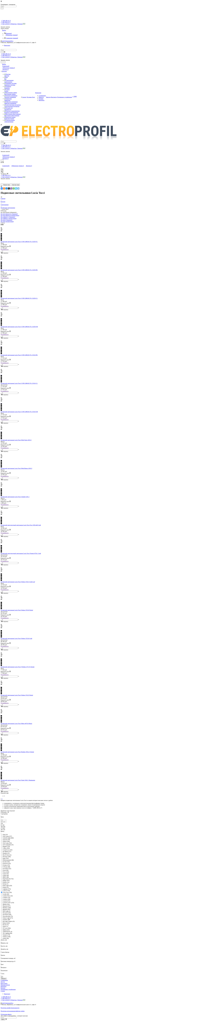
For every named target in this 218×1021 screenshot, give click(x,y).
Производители (5, 985)
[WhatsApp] (14, 188)
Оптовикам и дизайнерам (8, 989)
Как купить (4, 983)
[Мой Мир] (6, 188)
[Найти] (2, 8)
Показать (3, 978)
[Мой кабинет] (1, 153)
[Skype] (16, 188)
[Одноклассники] (4, 188)
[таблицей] (4, 223)
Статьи (3, 991)
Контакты (3, 986)
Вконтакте (7, 45)
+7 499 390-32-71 (6, 20)
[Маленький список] (1, 224)
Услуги (3, 982)
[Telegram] (18, 188)
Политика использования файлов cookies (13, 1011)
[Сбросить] (2, 977)
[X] (9, 188)
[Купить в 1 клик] (1, 229)
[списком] (2, 223)
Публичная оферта (6, 1014)
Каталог (3, 988)
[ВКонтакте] (2, 188)
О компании (4, 980)
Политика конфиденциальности (10, 1008)
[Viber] (11, 188)
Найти (2, 1019)
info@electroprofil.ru (7, 41)
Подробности (5, 249)
